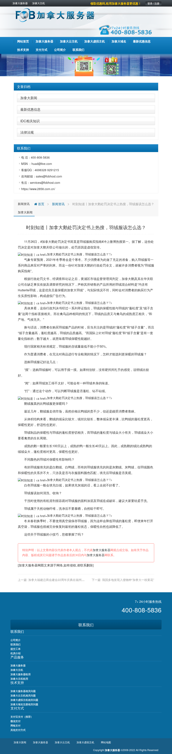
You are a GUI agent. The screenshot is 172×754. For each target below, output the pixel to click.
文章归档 (23, 86)
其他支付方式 (18, 730)
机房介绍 (15, 653)
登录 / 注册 (153, 3)
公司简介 (15, 640)
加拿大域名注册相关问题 (24, 704)
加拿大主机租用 (19, 678)
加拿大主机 (38, 3)
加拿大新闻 (28, 97)
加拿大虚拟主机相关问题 (24, 700)
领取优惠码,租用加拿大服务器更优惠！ (115, 3)
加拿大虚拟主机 (85, 742)
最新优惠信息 (30, 109)
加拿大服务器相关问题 (23, 691)
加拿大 (46, 241)
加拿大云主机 (62, 742)
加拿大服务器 (20, 3)
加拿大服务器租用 (20, 674)
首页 (40, 204)
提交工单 (15, 649)
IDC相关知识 (30, 120)
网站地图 (106, 742)
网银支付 (15, 725)
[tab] (86, 87)
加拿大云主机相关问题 (23, 695)
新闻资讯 (24, 204)
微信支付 (15, 721)
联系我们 (86, 624)
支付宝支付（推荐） (21, 717)
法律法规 (27, 132)
